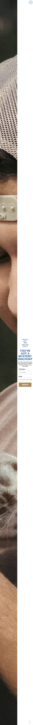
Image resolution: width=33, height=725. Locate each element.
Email (20, 376)
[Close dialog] (30, 2)
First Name (22, 369)
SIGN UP (25, 384)
